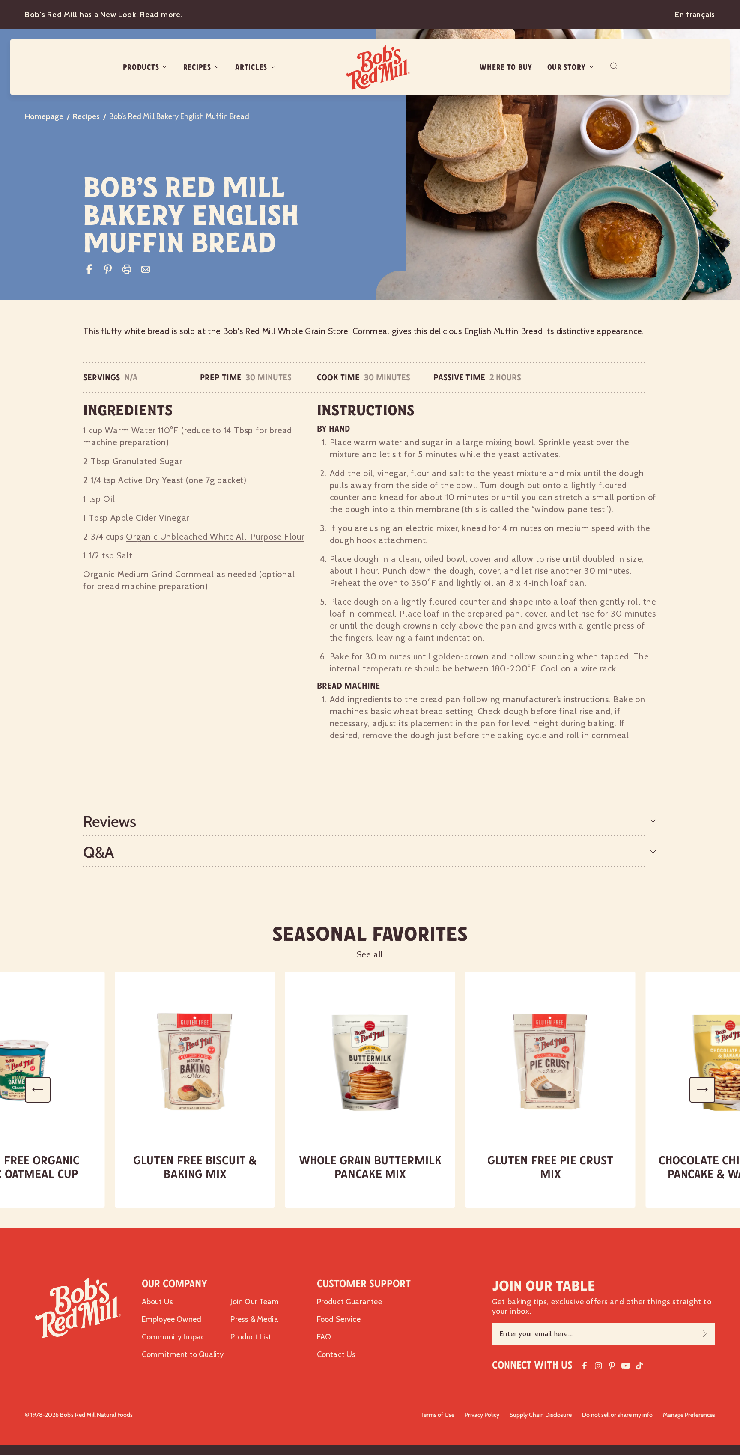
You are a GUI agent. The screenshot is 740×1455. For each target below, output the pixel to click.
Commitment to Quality (183, 1354)
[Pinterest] (108, 269)
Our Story (566, 67)
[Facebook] (89, 269)
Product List (251, 1337)
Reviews (109, 821)
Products (141, 67)
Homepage (44, 116)
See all (370, 954)
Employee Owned (172, 1319)
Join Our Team (254, 1301)
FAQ (324, 1337)
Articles (251, 67)
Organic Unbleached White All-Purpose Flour (215, 536)
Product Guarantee (349, 1301)
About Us (157, 1301)
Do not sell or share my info (617, 1415)
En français (695, 14)
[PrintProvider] (127, 269)
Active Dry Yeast (152, 480)
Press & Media (254, 1319)
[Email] (146, 269)
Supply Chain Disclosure (541, 1415)
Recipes (197, 67)
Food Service (339, 1319)
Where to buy (506, 67)
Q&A (98, 852)
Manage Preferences (689, 1415)
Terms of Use (437, 1415)
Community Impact (175, 1337)
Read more (160, 14)
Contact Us (336, 1354)
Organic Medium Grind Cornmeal (149, 574)
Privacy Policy (482, 1415)
